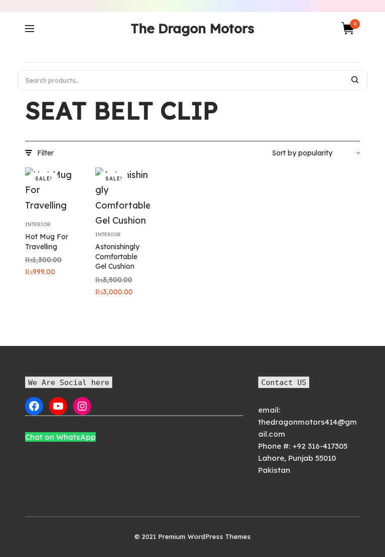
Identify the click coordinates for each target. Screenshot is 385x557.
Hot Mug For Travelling (46, 241)
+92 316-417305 (319, 446)
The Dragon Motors (192, 28)
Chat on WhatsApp (60, 437)
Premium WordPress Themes (204, 536)
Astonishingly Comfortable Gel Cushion (117, 256)
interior (38, 224)
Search (354, 79)
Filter (45, 153)
